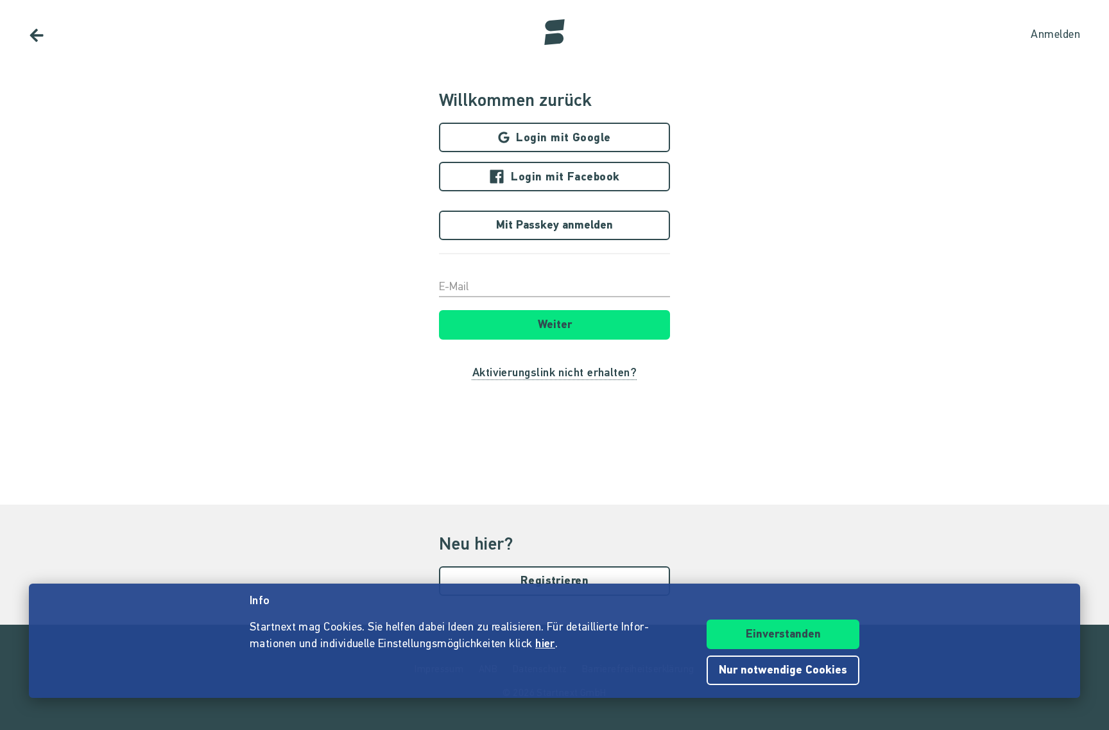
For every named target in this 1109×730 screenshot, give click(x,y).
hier (545, 644)
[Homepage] (554, 32)
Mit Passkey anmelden (554, 226)
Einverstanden (783, 635)
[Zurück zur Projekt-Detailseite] (36, 35)
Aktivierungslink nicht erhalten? (554, 373)
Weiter (555, 325)
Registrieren (554, 581)
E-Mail (454, 287)
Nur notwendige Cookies (783, 671)
